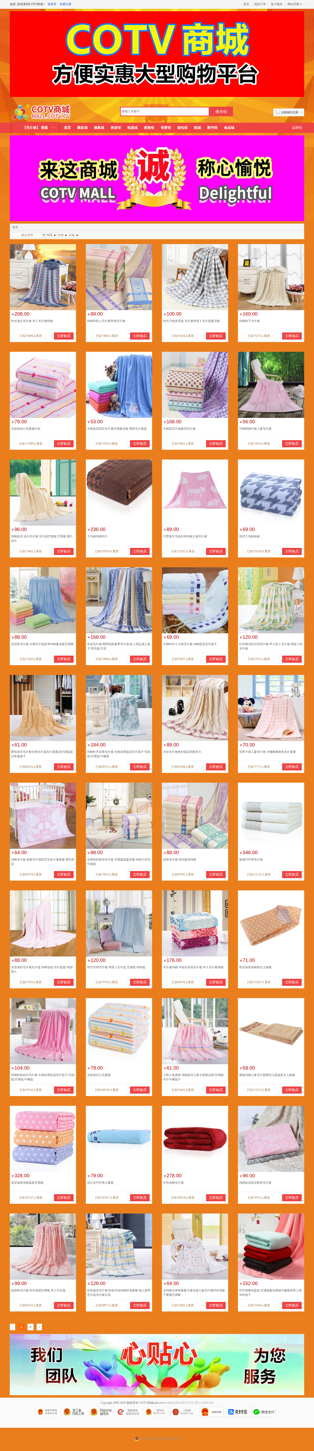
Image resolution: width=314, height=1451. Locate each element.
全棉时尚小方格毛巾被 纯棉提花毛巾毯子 (190, 644)
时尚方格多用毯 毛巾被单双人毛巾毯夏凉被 (191, 321)
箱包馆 (182, 128)
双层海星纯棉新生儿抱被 (255, 967)
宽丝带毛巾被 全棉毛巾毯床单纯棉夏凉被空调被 (42, 644)
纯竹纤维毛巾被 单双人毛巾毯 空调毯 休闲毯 (116, 967)
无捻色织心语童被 (99, 1075)
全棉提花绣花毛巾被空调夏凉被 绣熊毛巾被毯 (117, 428)
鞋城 (197, 128)
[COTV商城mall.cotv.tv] (43, 112)
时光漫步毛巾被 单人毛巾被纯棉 (32, 321)
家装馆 (149, 128)
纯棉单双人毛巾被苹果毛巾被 (106, 321)
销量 (50, 235)
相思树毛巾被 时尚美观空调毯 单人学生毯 (38, 1290)
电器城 (132, 128)
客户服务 (277, 4)
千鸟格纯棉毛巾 (97, 536)
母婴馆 (166, 128)
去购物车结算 (290, 112)
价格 (61, 235)
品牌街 (297, 128)
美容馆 (116, 128)
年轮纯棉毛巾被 (173, 1182)
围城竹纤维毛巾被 (251, 859)
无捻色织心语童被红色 (25, 428)
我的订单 (260, 4)
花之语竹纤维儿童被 (100, 1182)
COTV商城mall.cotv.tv (152, 1402)
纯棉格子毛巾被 (249, 321)
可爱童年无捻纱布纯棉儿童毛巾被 (185, 536)
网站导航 (293, 4)
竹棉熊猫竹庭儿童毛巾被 (255, 428)
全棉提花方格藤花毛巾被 (179, 428)
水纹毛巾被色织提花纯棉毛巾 (182, 752)
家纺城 (82, 128)
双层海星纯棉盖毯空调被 (27, 1182)
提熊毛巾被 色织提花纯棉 (179, 859)
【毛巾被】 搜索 (35, 128)
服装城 (99, 128)
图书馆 (212, 128)
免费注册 (65, 4)
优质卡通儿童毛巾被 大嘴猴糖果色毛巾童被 (267, 752)
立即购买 (64, 336)
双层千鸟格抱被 (249, 536)
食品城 (229, 128)
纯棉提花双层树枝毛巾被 (255, 1182)
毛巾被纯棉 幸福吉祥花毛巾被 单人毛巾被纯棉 (193, 967)
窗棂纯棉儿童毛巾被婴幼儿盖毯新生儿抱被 (267, 1075)
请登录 (52, 4)
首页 (246, 4)
